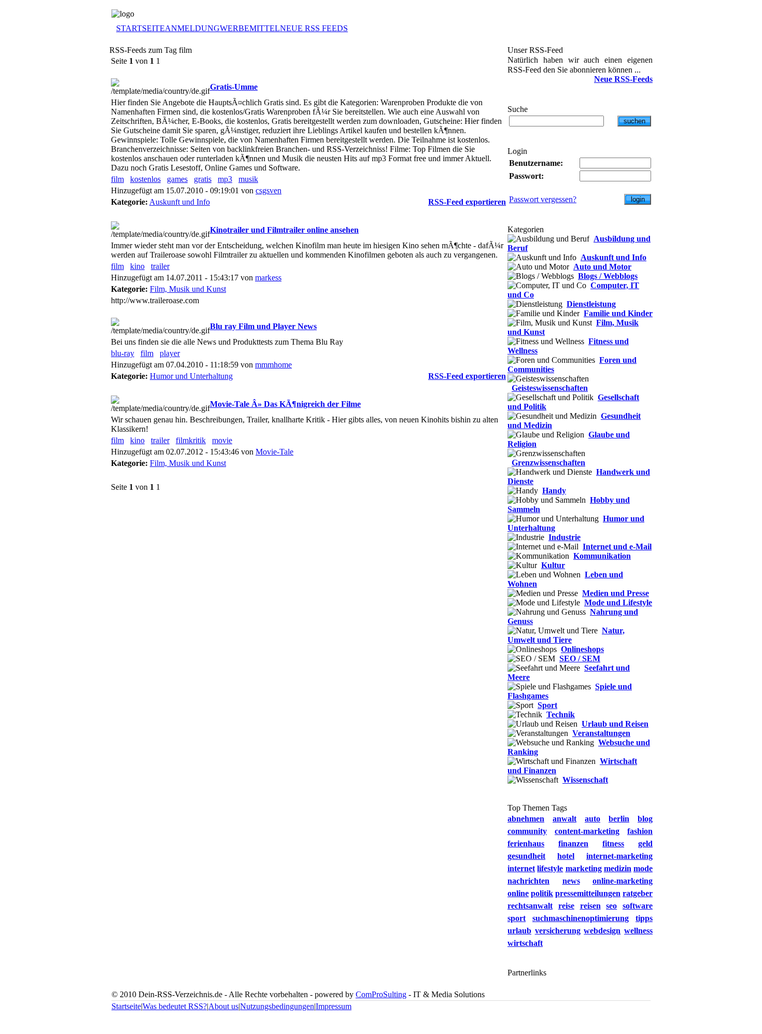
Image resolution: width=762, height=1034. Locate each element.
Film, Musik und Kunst (188, 289)
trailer (160, 266)
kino (137, 266)
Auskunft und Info (179, 201)
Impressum (333, 1006)
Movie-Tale (274, 451)
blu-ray (122, 353)
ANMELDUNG (192, 28)
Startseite (126, 1006)
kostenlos (145, 179)
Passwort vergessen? (542, 199)
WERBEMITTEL (250, 28)
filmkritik (191, 440)
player (170, 353)
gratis (202, 179)
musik (248, 179)
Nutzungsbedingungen (277, 1006)
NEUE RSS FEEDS (314, 28)
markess (268, 277)
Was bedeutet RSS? (175, 1006)
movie (222, 440)
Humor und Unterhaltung (191, 376)
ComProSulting (381, 994)
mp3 (225, 179)
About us (223, 1006)
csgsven (268, 190)
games (177, 179)
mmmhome (273, 364)
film (117, 179)
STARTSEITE (140, 28)
